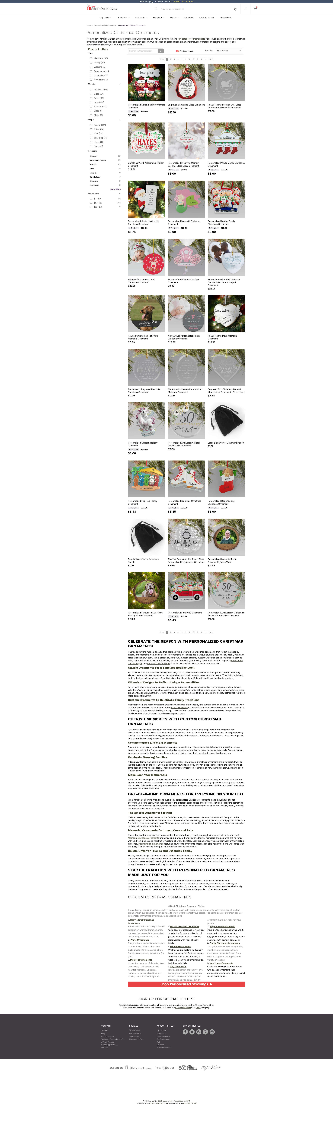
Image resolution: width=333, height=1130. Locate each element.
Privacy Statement (183, 1008)
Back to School (206, 17)
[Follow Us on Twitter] (192, 1032)
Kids (105, 168)
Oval (98, 133)
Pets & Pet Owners (105, 160)
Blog (103, 1033)
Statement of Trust (136, 1039)
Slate (98, 111)
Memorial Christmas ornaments (143, 838)
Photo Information (164, 1036)
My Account (161, 1031)
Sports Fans (105, 177)
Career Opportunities (109, 1045)
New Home (101, 79)
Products (122, 17)
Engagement (102, 71)
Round (100, 125)
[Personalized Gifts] (102, 9)
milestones (184, 39)
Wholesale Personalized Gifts (112, 1039)
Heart (99, 142)
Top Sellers (105, 17)
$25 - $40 (98, 207)
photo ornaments (179, 707)
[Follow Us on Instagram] (205, 1032)
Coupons (160, 1045)
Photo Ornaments (139, 940)
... (205, 59)
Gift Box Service (163, 1039)
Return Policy (134, 1036)
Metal (98, 115)
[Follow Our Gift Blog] (212, 1032)
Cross (98, 146)
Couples (105, 156)
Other (99, 129)
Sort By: (209, 50)
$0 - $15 (97, 199)
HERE (198, 1008)
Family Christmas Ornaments (225, 943)
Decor (173, 17)
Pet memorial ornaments (150, 843)
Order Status (161, 1033)
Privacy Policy (134, 1031)
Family (99, 62)
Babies (105, 164)
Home (89, 25)
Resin (99, 98)
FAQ (158, 1042)
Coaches (105, 181)
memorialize (199, 39)
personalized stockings (158, 663)
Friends (105, 173)
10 (201, 59)
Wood (99, 102)
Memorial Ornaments (141, 960)
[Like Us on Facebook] (185, 1032)
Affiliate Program (107, 1042)
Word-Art (188, 17)
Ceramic (101, 89)
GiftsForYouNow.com (157, 1103)
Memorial (101, 58)
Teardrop (101, 138)
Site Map (104, 1048)
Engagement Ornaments (222, 926)
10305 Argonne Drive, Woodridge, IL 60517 (174, 1101)
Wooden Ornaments (180, 946)
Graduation (225, 17)
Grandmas (105, 185)
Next (211, 59)
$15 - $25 (98, 203)
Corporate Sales (107, 1036)
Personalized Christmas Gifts (105, 25)
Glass (99, 94)
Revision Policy (135, 1033)
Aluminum (100, 106)
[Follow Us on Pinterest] (198, 1032)
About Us (104, 1031)
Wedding (100, 67)
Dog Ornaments (178, 966)
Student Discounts (164, 1048)
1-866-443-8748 (189, 1103)
